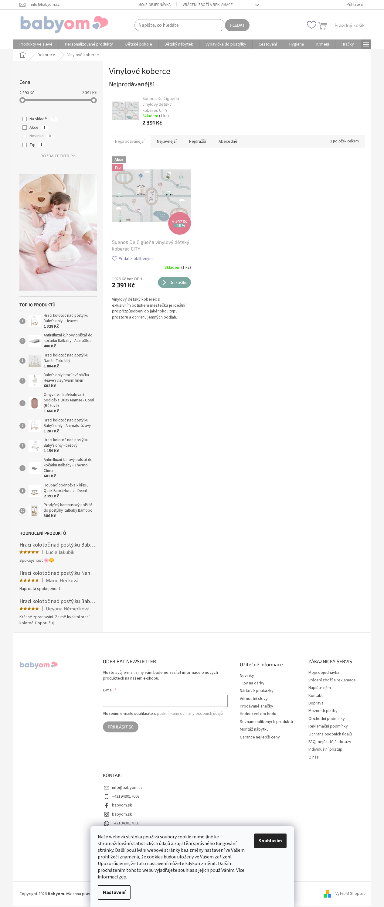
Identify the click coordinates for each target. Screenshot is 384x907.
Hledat (237, 25)
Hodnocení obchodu (258, 714)
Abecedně (228, 141)
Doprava (316, 703)
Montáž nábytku (254, 729)
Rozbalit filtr (55, 156)
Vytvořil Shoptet (350, 894)
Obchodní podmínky (326, 719)
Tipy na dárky (252, 683)
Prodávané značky (256, 706)
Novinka (40, 136)
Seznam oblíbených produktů (266, 722)
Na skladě (42, 119)
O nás (313, 757)
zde (122, 877)
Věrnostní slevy (254, 699)
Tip (35, 145)
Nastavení (114, 892)
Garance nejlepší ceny (260, 737)
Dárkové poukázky (257, 691)
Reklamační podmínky (328, 726)
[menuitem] (36, 44)
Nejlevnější (167, 141)
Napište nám (319, 688)
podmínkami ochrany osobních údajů (190, 714)
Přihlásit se (121, 726)
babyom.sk (122, 805)
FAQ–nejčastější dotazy (329, 742)
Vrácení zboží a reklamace (208, 5)
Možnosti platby (323, 711)
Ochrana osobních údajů (330, 734)
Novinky (247, 676)
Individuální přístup (325, 749)
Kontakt (315, 696)
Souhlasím (270, 840)
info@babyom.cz (127, 788)
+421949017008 (126, 796)
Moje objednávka (154, 5)
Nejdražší (197, 141)
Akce (37, 127)
